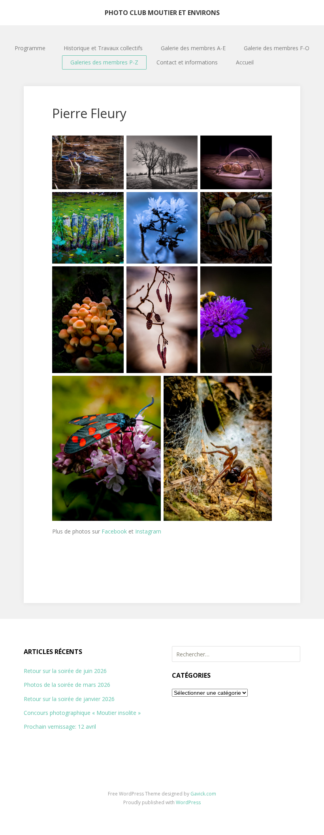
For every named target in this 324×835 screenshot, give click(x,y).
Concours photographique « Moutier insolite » (82, 712)
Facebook (114, 531)
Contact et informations (187, 62)
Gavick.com (203, 793)
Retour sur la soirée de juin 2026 (65, 671)
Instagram (148, 531)
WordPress (188, 802)
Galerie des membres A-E (193, 48)
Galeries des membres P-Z (104, 62)
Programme (30, 48)
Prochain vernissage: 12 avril (60, 726)
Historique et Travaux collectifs (103, 48)
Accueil (245, 62)
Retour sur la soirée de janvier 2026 (69, 699)
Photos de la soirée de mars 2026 (67, 684)
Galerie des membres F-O (276, 48)
